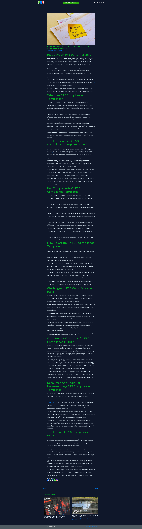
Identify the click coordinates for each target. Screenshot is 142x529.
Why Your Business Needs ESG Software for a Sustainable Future (85, 516)
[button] (71, 3)
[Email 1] (101, 2)
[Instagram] (57, 480)
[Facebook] (99, 2)
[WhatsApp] (103, 2)
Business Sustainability (57, 50)
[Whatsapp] (55, 480)
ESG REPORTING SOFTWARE (91, 526)
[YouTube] (97, 2)
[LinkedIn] (94, 2)
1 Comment (49, 50)
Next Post (97, 488)
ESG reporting (62, 134)
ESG (94, 82)
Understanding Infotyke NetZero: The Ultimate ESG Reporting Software (54, 517)
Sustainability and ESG (87, 518)
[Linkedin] (53, 480)
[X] (50, 480)
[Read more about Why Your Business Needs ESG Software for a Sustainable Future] (85, 505)
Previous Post (45, 488)
